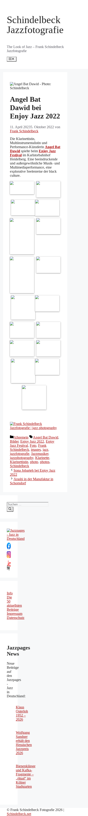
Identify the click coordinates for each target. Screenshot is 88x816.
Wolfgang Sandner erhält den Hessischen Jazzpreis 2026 (24, 743)
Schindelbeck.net (19, 814)
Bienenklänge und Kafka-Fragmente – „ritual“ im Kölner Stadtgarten (25, 776)
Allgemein (21, 437)
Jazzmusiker (39, 454)
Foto (33, 445)
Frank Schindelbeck (28, 447)
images (36, 449)
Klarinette (42, 458)
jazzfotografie (19, 454)
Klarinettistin (19, 462)
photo (34, 462)
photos (44, 462)
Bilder (14, 441)
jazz (45, 449)
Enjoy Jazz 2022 (32, 441)
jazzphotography (21, 458)
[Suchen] (10, 509)
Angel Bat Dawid (45, 437)
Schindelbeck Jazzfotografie (35, 24)
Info (10, 593)
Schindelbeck (19, 466)
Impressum (14, 614)
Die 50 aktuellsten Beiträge (14, 603)
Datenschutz (15, 618)
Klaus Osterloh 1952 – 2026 (22, 713)
